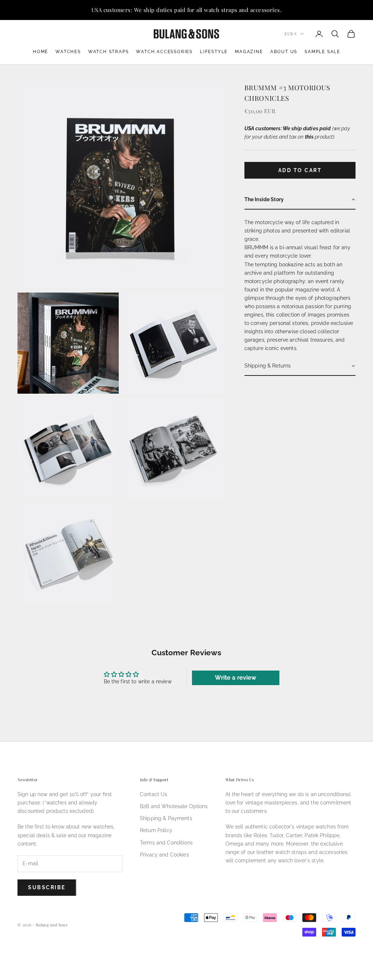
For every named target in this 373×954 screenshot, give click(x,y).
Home (40, 51)
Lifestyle (214, 51)
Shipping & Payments (166, 818)
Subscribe (47, 887)
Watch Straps (108, 51)
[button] (300, 200)
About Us (283, 51)
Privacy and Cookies (164, 855)
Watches (68, 51)
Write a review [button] (235, 677)
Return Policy (156, 830)
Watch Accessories (164, 51)
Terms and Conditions (166, 843)
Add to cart (300, 170)
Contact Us (153, 794)
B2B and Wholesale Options (174, 806)
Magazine (249, 51)
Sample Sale (322, 51)
